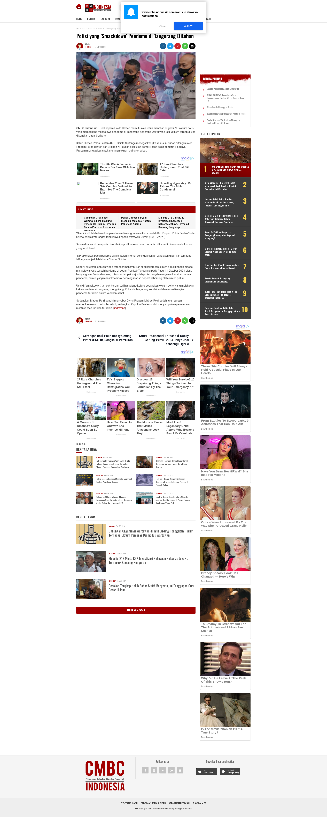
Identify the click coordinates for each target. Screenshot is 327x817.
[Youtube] (180, 770)
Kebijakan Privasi (179, 803)
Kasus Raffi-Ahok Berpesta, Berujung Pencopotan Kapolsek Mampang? (220, 235)
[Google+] (171, 770)
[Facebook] (145, 770)
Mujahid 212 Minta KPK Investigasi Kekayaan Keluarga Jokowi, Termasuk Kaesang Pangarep (148, 560)
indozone (119, 308)
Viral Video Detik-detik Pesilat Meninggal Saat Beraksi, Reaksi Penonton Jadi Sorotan (220, 186)
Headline (88, 47)
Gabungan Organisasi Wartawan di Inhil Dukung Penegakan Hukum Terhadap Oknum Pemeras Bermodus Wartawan (100, 224)
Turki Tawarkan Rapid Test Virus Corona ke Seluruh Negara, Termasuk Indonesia (221, 294)
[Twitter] (162, 770)
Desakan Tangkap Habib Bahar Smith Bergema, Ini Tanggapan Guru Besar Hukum (171, 464)
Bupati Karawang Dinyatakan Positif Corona (226, 113)
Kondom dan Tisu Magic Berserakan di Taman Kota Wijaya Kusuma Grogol (230, 170)
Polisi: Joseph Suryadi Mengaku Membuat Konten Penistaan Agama (136, 220)
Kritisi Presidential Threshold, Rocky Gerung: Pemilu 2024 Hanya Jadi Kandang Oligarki (164, 340)
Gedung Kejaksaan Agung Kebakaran (223, 88)
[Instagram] (154, 770)
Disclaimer (199, 803)
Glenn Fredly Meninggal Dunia (219, 107)
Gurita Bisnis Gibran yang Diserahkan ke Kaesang (217, 280)
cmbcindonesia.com (163, 808)
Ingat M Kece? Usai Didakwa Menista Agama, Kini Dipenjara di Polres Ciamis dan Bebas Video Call (172, 500)
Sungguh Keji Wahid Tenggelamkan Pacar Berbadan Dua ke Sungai (222, 266)
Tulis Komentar (136, 610)
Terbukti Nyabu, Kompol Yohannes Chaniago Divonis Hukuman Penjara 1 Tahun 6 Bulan (171, 482)
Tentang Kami (129, 803)
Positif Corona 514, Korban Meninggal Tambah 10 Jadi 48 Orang (223, 121)
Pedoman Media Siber (153, 803)
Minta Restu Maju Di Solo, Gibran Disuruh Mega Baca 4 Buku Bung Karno (221, 251)
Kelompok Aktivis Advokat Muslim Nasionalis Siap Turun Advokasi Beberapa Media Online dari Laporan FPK (114, 500)
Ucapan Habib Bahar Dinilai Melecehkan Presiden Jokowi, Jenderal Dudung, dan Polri (219, 202)
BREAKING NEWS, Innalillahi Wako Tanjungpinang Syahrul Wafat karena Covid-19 (226, 98)
